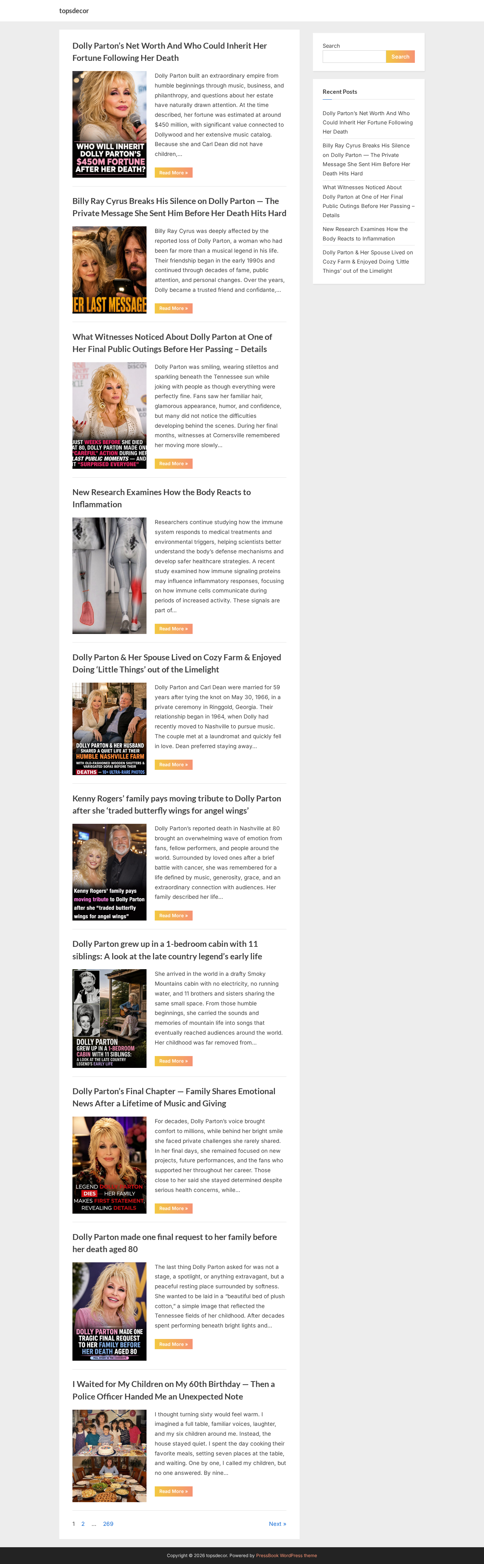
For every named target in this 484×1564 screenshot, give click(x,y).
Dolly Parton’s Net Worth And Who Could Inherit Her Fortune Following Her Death (368, 122)
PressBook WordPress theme (286, 1555)
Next (275, 1524)
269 (108, 1524)
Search (331, 45)
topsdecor (74, 10)
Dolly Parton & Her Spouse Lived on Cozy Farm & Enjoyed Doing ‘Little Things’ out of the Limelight (368, 261)
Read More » (176, 173)
